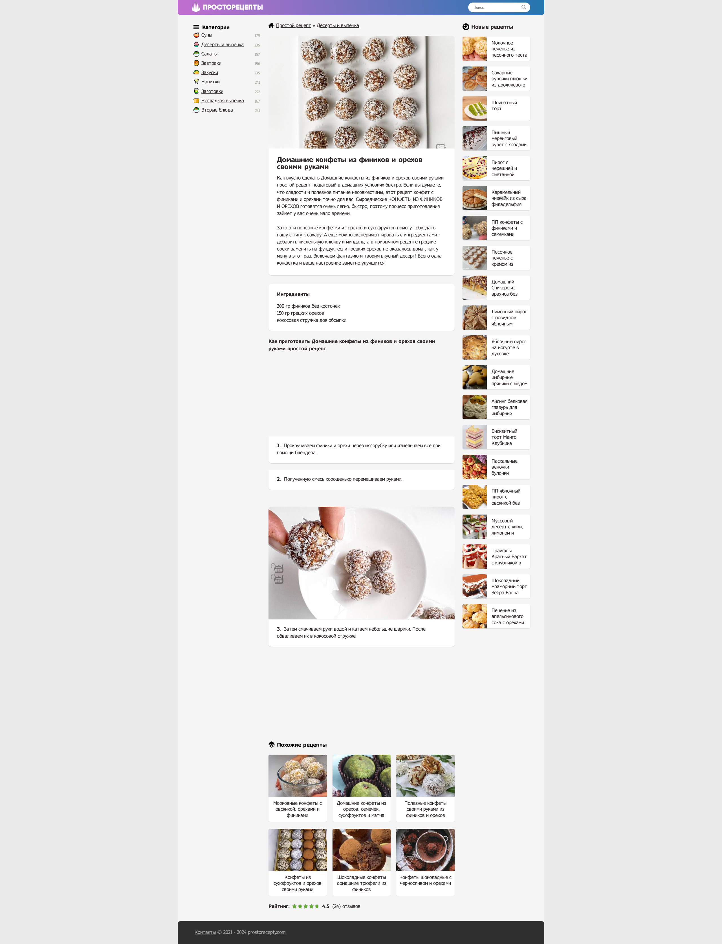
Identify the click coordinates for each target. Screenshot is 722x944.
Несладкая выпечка (222, 100)
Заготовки (212, 91)
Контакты (205, 932)
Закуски (209, 72)
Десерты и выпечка (222, 44)
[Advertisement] (361, 398)
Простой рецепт (293, 25)
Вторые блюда (217, 110)
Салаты (209, 54)
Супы (206, 35)
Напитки (210, 82)
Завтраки (211, 63)
